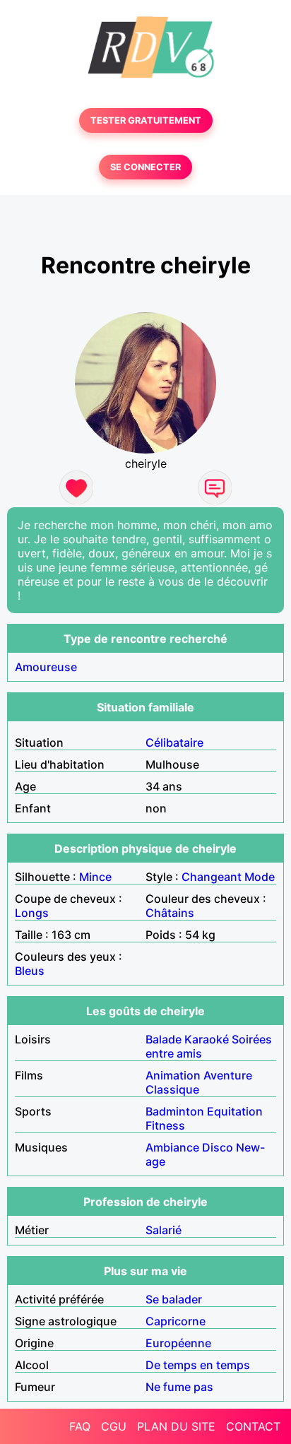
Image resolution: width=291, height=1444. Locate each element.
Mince (95, 877)
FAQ (79, 1426)
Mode (259, 877)
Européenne (178, 1343)
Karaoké (206, 1039)
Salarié (164, 1230)
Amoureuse (46, 667)
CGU (113, 1426)
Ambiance (172, 1147)
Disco (217, 1147)
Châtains (170, 913)
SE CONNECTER (145, 167)
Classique (172, 1089)
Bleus (29, 971)
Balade (164, 1039)
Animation (173, 1075)
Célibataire (174, 742)
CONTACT (253, 1426)
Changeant (212, 877)
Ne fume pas (179, 1387)
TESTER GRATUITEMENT (145, 120)
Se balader (174, 1299)
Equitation (235, 1111)
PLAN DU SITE (176, 1426)
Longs (32, 913)
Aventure (227, 1075)
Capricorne (176, 1321)
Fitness (165, 1125)
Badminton (175, 1111)
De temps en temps (198, 1365)
